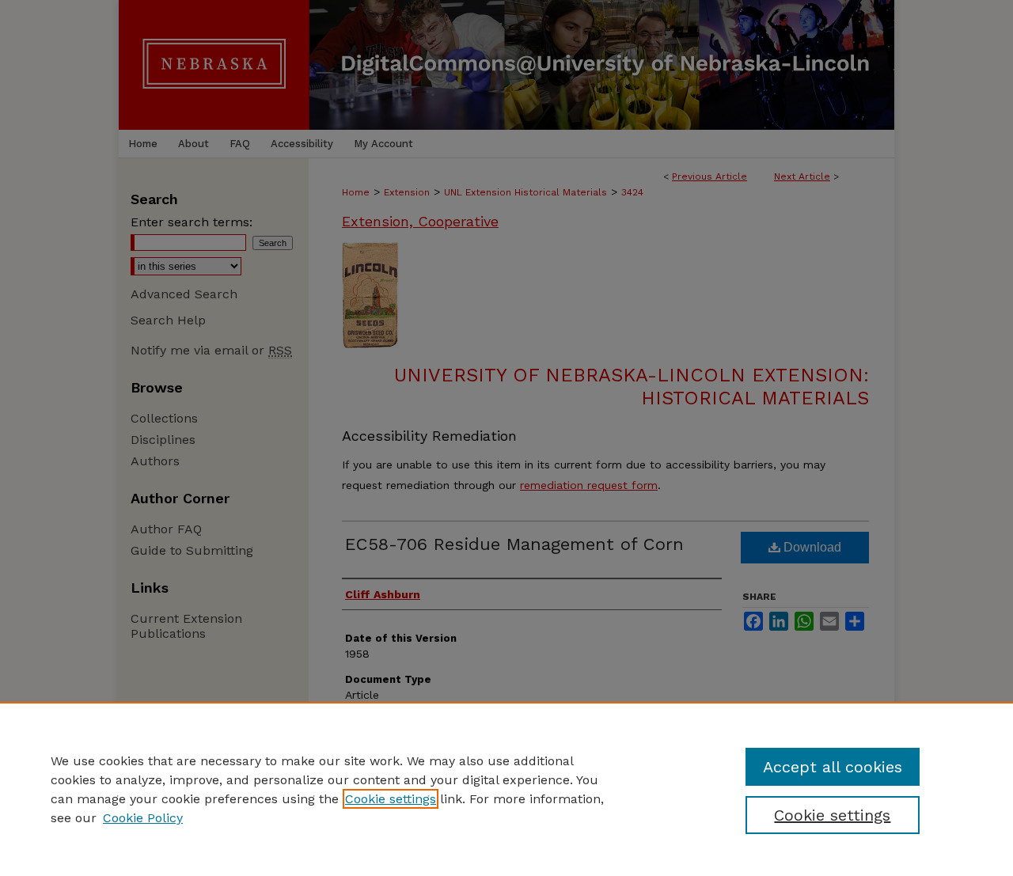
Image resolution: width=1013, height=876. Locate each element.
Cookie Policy (143, 817)
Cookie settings (390, 798)
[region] (506, 789)
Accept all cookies (832, 766)
